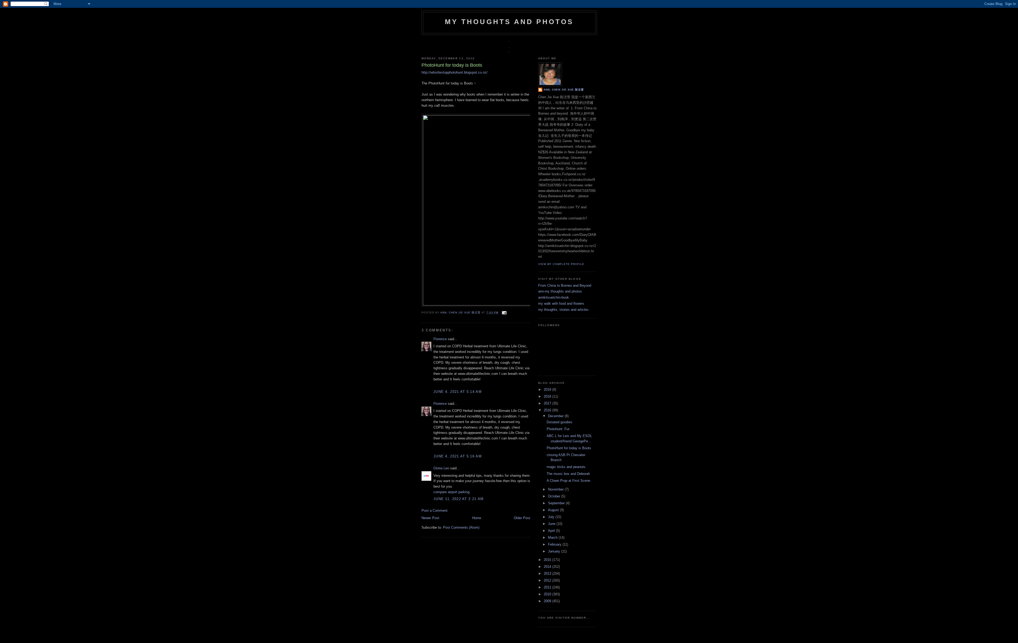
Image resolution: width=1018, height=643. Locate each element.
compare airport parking (451, 492)
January (554, 551)
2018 (548, 396)
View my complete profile (561, 264)
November (556, 489)
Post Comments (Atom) (461, 527)
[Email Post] (503, 312)
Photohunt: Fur (558, 429)
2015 (548, 560)
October (554, 496)
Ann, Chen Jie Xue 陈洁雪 (460, 312)
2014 (548, 567)
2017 (548, 403)
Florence (440, 339)
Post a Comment (434, 510)
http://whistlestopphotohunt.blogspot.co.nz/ (455, 72)
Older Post (522, 518)
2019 (548, 390)
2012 (548, 580)
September (557, 503)
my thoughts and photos (509, 22)
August (554, 510)
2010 (548, 594)
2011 (548, 587)
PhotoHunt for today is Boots (569, 448)
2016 (548, 410)
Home (476, 518)
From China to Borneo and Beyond (564, 285)
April (552, 531)
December (556, 416)
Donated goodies (559, 422)
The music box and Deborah (568, 474)
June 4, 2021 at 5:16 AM (457, 456)
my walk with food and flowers (561, 303)
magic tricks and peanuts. (566, 467)
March (553, 537)
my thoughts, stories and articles (563, 310)
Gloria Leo (441, 468)
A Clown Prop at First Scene (568, 481)
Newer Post (430, 518)
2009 (548, 601)
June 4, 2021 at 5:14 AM (457, 392)
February (555, 544)
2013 (548, 573)
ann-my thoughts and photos (560, 291)
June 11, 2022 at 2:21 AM (458, 499)
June (552, 524)
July (551, 517)
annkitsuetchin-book (553, 297)
